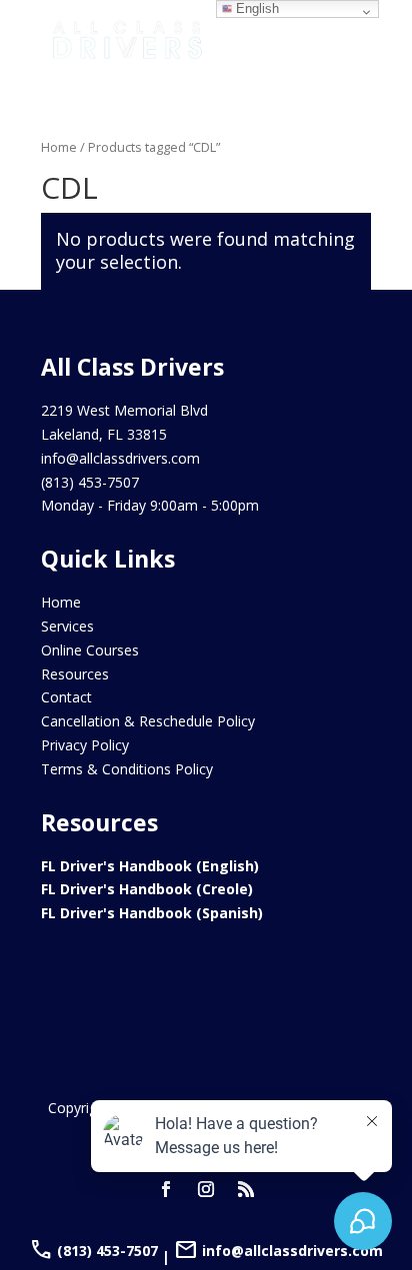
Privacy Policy (85, 744)
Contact (66, 696)
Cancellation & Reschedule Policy (148, 720)
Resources (75, 673)
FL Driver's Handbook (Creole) (147, 888)
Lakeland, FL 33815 (104, 434)
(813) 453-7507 (90, 482)
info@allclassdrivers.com (120, 458)
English (255, 8)
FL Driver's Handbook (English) (150, 865)
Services (67, 626)
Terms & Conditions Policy (127, 768)
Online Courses (90, 649)
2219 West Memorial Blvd (124, 410)
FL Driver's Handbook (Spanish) (152, 912)
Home (59, 147)
